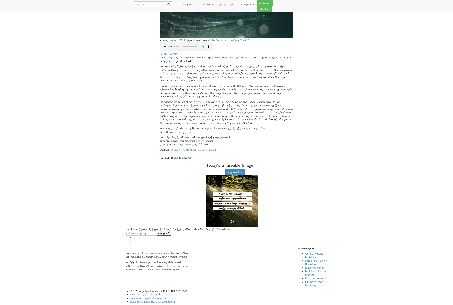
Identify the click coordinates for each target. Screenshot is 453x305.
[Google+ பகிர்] (213, 170)
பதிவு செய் (264, 9)
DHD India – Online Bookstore (316, 262)
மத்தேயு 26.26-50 (240, 40)
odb (189, 157)
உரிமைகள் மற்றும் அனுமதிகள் (145, 294)
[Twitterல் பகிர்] (217, 170)
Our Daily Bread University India (314, 283)
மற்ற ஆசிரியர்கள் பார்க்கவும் (201, 149)
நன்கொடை (265, 3)
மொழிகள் (246, 4)
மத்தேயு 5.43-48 (177, 40)
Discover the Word (315, 278)
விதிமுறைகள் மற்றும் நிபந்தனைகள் (148, 298)
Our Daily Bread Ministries (314, 255)
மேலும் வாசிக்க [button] (235, 172)
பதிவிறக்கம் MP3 (169, 54)
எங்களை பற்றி (204, 4)
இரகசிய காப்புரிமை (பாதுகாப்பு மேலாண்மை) (152, 301)
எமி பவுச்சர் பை (177, 149)
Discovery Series (314, 267)
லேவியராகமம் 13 (220, 40)
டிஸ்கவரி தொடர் (227, 4)
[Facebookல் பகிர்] (208, 170)
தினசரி (184, 4)
